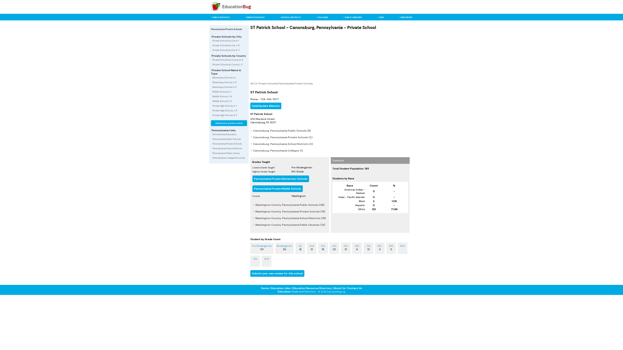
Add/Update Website (266, 106)
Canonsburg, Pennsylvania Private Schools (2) (282, 137)
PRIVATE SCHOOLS (255, 17)
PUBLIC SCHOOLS (220, 17)
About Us (339, 288)
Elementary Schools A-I (224, 77)
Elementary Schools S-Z (225, 87)
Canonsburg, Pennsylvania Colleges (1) (278, 150)
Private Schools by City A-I (226, 40)
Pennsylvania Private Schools (227, 143)
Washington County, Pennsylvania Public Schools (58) (289, 205)
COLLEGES (323, 17)
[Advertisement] (330, 56)
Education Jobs (280, 288)
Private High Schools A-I (225, 106)
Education (284, 291)
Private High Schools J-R (225, 110)
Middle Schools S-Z (222, 101)
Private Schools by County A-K (228, 59)
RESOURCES (406, 17)
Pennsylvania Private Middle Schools (277, 188)
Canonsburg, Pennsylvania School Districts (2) (283, 144)
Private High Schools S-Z (225, 115)
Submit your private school (229, 123)
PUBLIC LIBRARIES (353, 17)
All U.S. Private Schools (263, 83)
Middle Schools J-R (222, 96)
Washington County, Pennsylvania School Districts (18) (290, 218)
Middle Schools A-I (222, 91)
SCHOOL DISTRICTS (291, 17)
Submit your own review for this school (277, 273)
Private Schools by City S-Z (226, 50)
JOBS (381, 17)
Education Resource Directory (312, 288)
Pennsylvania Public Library (226, 153)
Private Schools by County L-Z (228, 64)
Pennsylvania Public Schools (227, 139)
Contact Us (354, 288)
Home (265, 288)
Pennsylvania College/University (229, 158)
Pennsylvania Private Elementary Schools (280, 179)
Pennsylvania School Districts (227, 148)
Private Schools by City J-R (226, 45)
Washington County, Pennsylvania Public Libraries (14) (290, 225)
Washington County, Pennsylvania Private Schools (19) (290, 211)
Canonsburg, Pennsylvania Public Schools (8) (282, 130)
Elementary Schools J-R (225, 82)
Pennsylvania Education (225, 134)
